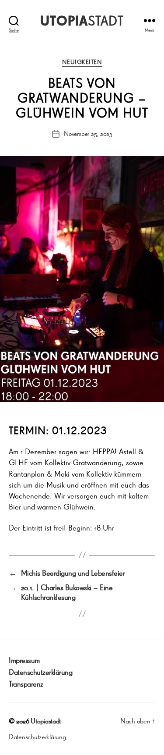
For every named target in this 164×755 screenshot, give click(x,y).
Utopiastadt (46, 720)
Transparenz (26, 683)
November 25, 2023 (88, 133)
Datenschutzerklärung (40, 672)
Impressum (24, 660)
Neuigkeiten (82, 62)
